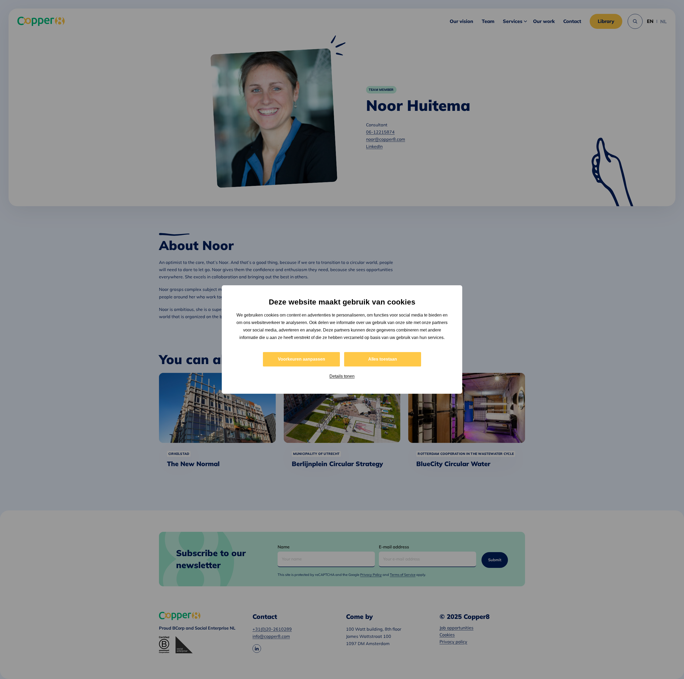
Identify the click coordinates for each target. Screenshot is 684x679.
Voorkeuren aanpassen (301, 359)
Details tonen (342, 376)
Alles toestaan (382, 359)
